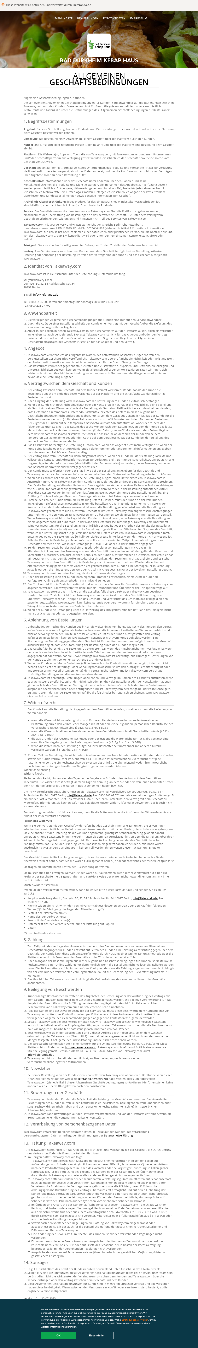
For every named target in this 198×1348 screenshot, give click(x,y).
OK (58, 1335)
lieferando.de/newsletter (94, 1079)
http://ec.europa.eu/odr (80, 1047)
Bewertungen (87, 18)
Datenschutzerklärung (118, 1135)
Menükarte (64, 18)
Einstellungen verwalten (135, 1319)
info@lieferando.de (45, 294)
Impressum (138, 18)
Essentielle (96, 1335)
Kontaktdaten (114, 18)
